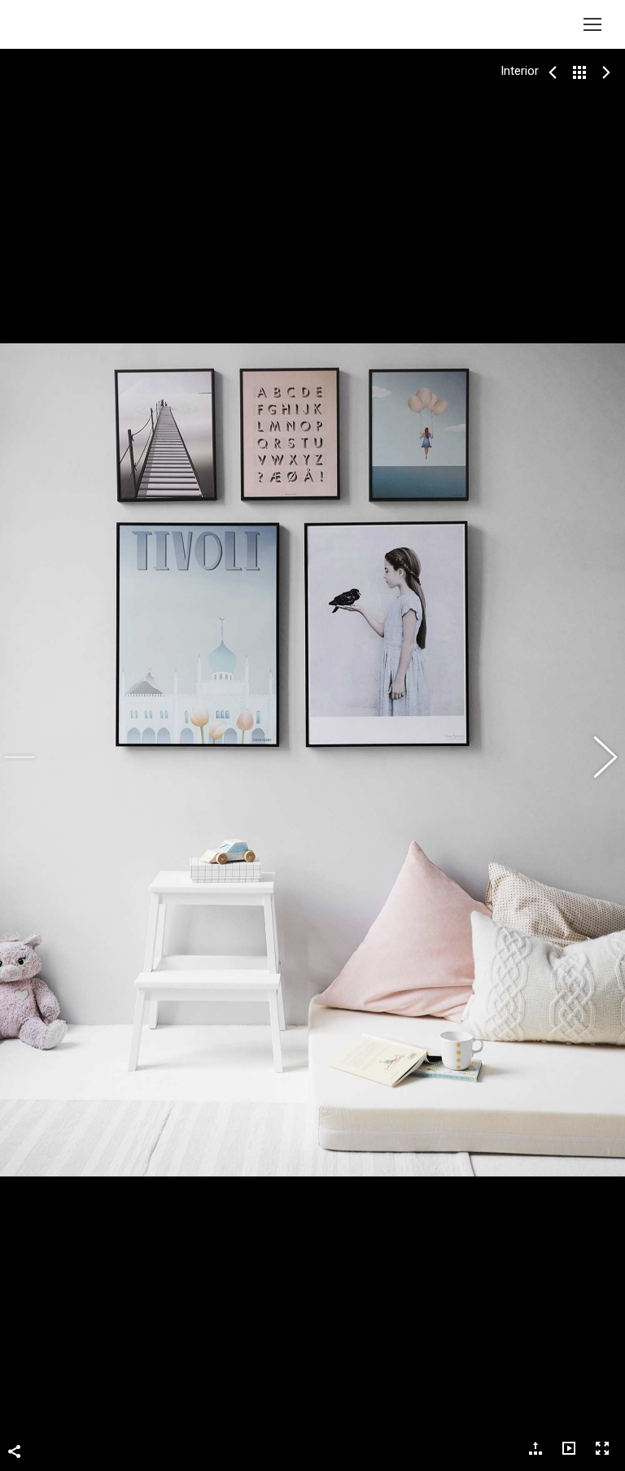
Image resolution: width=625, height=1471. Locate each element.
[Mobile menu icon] (592, 24)
